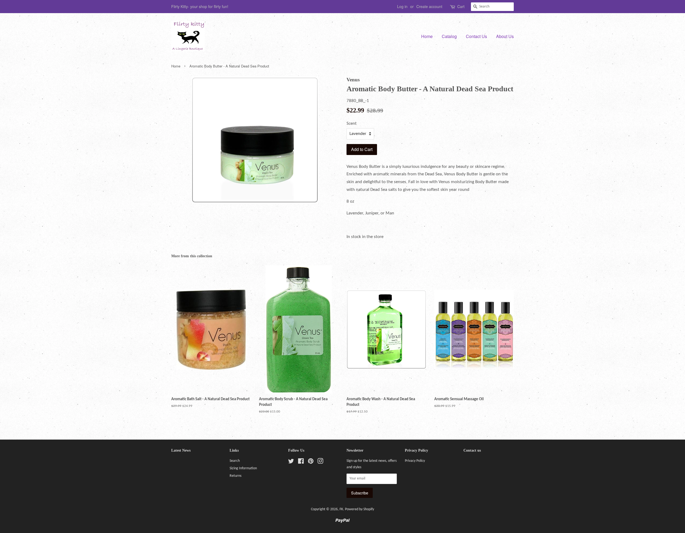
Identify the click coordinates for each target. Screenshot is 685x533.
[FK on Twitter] (291, 462)
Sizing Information (243, 468)
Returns (235, 476)
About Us (505, 36)
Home (427, 36)
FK (341, 509)
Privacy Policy (415, 461)
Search (235, 461)
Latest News (181, 450)
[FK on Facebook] (301, 462)
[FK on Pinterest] (311, 462)
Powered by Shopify (359, 509)
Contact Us (476, 36)
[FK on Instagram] (320, 462)
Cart (461, 6)
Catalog (449, 36)
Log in (402, 6)
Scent (352, 123)
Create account (429, 6)
